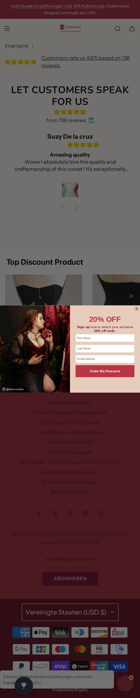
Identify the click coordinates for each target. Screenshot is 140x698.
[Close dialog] (136, 309)
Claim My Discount (105, 371)
